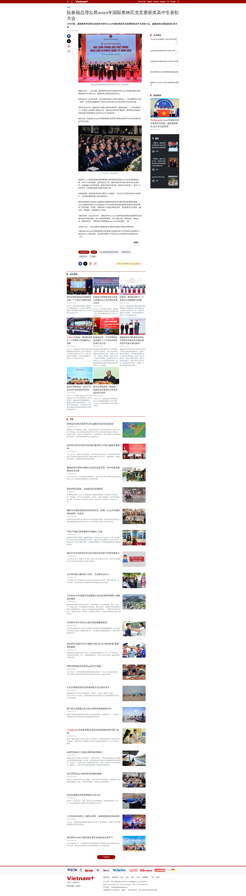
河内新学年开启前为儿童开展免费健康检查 (87, 622)
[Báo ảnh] (160, 870)
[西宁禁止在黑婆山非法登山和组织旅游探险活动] (134, 714)
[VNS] (119, 870)
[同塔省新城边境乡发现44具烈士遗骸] (134, 672)
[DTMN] (146, 870)
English (149, 1)
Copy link (69, 51)
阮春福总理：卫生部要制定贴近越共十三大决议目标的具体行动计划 (105, 340)
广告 (152, 877)
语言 (132, 877)
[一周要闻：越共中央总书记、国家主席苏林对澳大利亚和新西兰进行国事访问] (173, 162)
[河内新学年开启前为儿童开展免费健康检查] (134, 628)
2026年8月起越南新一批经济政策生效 (163, 39)
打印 (69, 46)
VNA (138, 877)
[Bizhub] (106, 870)
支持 (127, 877)
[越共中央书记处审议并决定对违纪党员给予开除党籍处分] (134, 559)
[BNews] (98, 870)
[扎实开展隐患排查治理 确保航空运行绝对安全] (134, 693)
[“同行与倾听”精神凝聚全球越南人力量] (134, 537)
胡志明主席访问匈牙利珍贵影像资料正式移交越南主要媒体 (93, 447)
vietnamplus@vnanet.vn (119, 887)
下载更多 (106, 857)
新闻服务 (145, 877)
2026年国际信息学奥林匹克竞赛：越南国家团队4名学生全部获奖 (164, 123)
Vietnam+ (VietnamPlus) (82, 1)
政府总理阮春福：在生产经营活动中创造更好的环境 (79, 388)
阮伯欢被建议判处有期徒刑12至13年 (83, 795)
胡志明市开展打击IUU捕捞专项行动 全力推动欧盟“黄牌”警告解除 (93, 645)
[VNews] (81, 870)
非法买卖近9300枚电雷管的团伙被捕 (84, 773)
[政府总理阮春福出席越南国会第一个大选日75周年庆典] (80, 286)
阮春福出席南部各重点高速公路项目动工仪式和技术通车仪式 (105, 300)
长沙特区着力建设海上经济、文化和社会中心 (88, 574)
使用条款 (115, 877)
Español (162, 1)
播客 (157, 138)
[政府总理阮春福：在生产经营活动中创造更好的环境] (80, 375)
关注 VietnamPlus (123, 264)
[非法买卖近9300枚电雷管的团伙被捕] (134, 779)
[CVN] (133, 870)
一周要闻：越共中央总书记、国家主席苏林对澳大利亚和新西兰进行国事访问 (159, 162)
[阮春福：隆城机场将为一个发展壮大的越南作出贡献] (133, 286)
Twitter (69, 41)
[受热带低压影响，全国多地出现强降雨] (134, 495)
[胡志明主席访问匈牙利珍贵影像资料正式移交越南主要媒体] (134, 451)
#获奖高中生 (126, 252)
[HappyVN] (173, 870)
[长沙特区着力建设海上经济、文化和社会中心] (134, 580)
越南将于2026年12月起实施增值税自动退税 (164, 84)
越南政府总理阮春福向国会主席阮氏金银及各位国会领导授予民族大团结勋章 (132, 340)
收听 (157, 151)
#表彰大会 (83, 256)
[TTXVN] (72, 870)
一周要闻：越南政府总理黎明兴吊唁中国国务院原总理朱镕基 (159, 145)
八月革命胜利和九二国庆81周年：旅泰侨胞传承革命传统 (93, 816)
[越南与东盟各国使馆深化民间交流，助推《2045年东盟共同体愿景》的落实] (134, 516)
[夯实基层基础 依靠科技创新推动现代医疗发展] (134, 736)
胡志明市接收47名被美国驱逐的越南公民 (164, 72)
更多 (72, 419)
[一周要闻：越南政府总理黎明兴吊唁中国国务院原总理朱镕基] (173, 146)
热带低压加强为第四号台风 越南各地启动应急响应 (90, 424)
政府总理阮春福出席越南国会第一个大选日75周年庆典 (79, 298)
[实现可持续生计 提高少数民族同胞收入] (134, 758)
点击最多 (157, 35)
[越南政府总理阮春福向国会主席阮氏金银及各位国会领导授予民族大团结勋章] (133, 326)
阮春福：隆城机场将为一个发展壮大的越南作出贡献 (132, 298)
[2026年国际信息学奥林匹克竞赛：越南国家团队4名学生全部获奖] (164, 108)
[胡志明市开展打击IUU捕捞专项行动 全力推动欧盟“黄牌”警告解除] (134, 650)
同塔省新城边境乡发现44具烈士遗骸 (84, 666)
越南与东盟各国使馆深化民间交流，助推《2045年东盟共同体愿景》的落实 (93, 512)
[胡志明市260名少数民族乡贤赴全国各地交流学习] (134, 843)
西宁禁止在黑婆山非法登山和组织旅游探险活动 (89, 708)
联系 (157, 877)
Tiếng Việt (142, 1)
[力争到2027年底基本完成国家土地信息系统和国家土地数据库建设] (134, 601)
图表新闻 (157, 95)
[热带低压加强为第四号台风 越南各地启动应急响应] (134, 430)
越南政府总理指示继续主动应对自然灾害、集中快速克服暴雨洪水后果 (93, 469)
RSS (121, 877)
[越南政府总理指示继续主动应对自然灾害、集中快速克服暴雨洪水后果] (134, 473)
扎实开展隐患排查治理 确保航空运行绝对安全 (88, 687)
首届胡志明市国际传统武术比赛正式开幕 (164, 61)
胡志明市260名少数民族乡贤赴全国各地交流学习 (90, 837)
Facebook (69, 36)
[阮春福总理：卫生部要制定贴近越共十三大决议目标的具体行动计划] (106, 326)
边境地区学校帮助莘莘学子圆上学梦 (162, 51)
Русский (173, 1)
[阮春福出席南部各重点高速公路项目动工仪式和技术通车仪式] (106, 286)
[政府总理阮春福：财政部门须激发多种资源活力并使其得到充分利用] (106, 375)
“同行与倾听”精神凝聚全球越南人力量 (84, 531)
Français (156, 1)
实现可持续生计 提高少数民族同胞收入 (85, 752)
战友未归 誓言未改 (158, 177)
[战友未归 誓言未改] (173, 181)
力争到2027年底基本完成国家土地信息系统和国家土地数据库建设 (93, 597)
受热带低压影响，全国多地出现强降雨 (85, 489)
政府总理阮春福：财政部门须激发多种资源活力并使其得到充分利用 (105, 390)
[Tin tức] (89, 870)
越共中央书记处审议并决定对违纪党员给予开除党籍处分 (93, 553)
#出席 (94, 252)
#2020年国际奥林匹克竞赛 (109, 252)
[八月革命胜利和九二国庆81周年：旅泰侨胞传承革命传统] (134, 822)
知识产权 (106, 877)
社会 (68, 7)
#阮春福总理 (84, 252)
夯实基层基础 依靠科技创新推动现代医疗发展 (93, 731)
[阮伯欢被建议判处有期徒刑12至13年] (134, 801)
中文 (168, 1)
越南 (93, 256)
